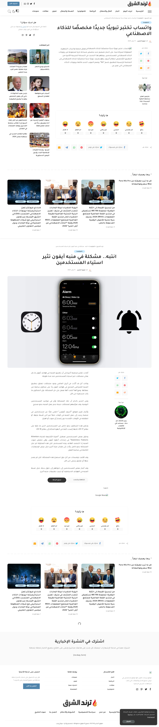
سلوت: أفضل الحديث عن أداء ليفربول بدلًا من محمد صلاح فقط (39, 123)
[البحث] (9, 11)
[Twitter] (141, 54)
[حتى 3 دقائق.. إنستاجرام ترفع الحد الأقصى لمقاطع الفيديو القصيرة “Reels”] (144, 695)
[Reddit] (148, 68)
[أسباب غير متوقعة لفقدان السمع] (39, 83)
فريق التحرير (141, 41)
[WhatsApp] (141, 61)
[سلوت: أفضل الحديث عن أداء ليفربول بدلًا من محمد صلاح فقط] (39, 110)
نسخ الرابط (57, 480)
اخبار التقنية (107, 201)
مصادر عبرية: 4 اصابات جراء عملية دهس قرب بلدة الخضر (18, 69)
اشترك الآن (13, 4)
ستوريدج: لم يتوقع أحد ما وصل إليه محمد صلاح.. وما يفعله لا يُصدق (39, 677)
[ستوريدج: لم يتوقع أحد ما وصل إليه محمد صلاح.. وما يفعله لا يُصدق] (39, 664)
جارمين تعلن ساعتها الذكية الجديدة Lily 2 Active (144, 100)
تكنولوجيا (146, 22)
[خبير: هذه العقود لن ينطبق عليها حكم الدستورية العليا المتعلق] (39, 691)
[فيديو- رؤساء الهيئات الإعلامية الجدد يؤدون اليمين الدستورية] (39, 140)
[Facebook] (148, 54)
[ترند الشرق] (139, 4)
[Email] (141, 68)
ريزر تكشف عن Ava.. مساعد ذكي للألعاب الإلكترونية (121, 424)
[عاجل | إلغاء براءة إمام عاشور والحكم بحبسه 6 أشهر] (17, 664)
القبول (128, 721)
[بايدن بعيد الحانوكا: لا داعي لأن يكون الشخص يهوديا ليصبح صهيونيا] (17, 83)
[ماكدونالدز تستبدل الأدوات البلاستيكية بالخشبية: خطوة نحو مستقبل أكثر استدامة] (17, 691)
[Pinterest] (148, 61)
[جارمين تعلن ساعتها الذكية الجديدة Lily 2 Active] (144, 87)
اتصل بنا (23, 27)
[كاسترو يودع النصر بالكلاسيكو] (39, 56)
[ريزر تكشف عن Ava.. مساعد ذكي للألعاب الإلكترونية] (121, 411)
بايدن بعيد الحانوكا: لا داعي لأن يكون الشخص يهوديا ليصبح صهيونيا (18, 96)
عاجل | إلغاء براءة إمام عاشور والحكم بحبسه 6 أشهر (18, 677)
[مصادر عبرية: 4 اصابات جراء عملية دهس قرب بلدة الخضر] (17, 56)
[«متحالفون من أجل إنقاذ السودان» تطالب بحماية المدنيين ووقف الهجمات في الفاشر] (17, 110)
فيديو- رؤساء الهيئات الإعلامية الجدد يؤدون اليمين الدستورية (41, 152)
